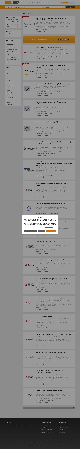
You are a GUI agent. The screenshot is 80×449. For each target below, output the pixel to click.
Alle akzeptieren (51, 231)
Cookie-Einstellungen (30, 231)
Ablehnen (41, 231)
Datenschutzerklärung (49, 227)
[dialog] (40, 224)
